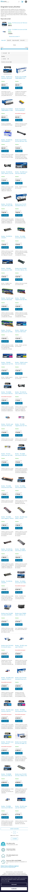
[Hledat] (19, 1)
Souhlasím (14, 888)
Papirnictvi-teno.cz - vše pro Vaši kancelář (14, 872)
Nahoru (15, 838)
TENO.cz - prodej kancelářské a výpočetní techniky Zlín (14, 873)
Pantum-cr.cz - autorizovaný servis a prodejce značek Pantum (14, 874)
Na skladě (6, 53)
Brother (6, 59)
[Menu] (26, 1)
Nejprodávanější (15, 40)
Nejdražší (9, 40)
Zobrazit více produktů (14, 36)
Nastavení (14, 884)
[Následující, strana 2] (14, 832)
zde (8, 881)
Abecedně (22, 40)
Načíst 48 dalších (14, 828)
